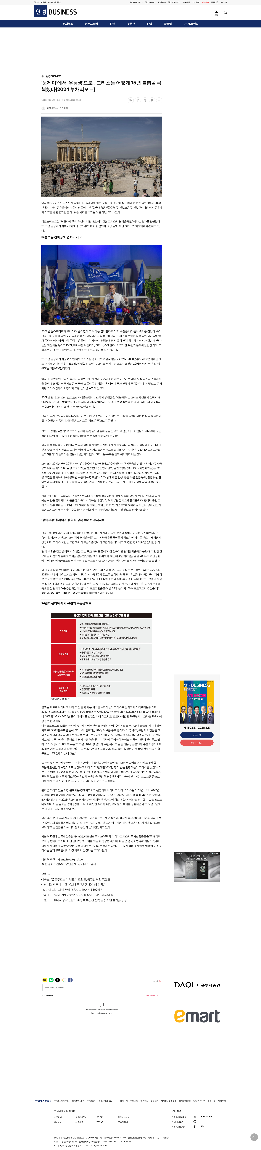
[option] (197, 870)
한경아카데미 (123, 1117)
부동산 (131, 23)
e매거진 (224, 2)
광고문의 (144, 1101)
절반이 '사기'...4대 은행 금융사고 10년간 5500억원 (73, 889)
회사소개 (124, 1101)
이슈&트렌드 (191, 23)
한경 (136, 2)
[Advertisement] (130, 51)
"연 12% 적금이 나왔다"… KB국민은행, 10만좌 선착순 (74, 884)
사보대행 (186, 2)
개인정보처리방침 (168, 1101)
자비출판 (196, 2)
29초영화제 (123, 1122)
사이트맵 (222, 1101)
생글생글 (79, 1122)
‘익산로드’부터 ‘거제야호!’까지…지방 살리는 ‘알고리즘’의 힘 (78, 895)
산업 (149, 23)
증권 (112, 23)
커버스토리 (91, 23)
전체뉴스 (68, 23)
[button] (216, 12)
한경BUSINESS (53, 76)
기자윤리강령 (185, 1101)
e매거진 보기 (197, 742)
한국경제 (58, 1117)
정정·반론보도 (199, 1101)
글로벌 (168, 23)
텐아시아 (58, 1122)
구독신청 (214, 2)
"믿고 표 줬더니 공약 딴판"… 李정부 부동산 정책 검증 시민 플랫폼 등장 (85, 900)
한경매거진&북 (40, 2)
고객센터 (211, 1101)
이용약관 (154, 1101)
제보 (205, 2)
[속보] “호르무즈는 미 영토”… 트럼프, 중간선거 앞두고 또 (76, 879)
